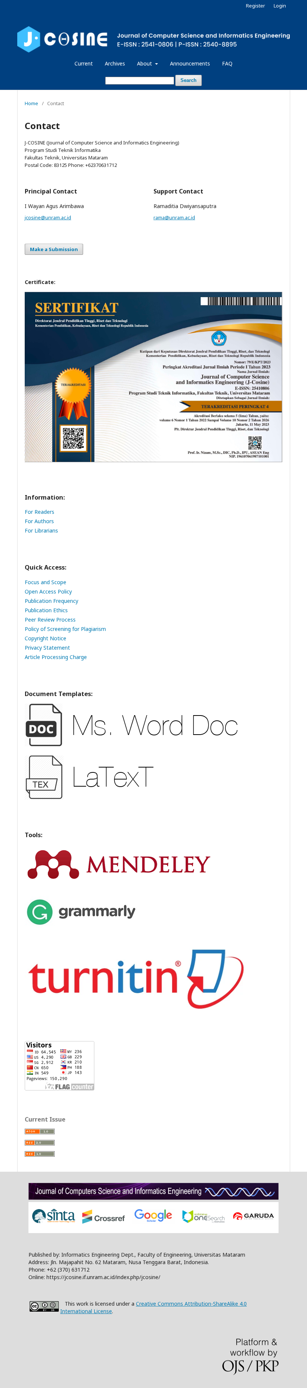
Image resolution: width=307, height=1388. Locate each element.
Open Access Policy (48, 591)
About (145, 63)
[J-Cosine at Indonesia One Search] (203, 1221)
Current (84, 63)
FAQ (227, 63)
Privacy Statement (47, 647)
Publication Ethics (46, 610)
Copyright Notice (45, 638)
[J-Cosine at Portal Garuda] (253, 1219)
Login (280, 5)
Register (255, 5)
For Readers (39, 511)
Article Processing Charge (56, 657)
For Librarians (41, 530)
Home (31, 103)
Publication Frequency (51, 600)
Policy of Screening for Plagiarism (65, 628)
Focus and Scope (45, 582)
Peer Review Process (50, 619)
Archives (115, 63)
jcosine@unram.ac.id (48, 217)
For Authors (39, 521)
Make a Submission (54, 249)
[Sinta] (53, 1222)
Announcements (190, 63)
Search (188, 80)
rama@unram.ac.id (174, 217)
